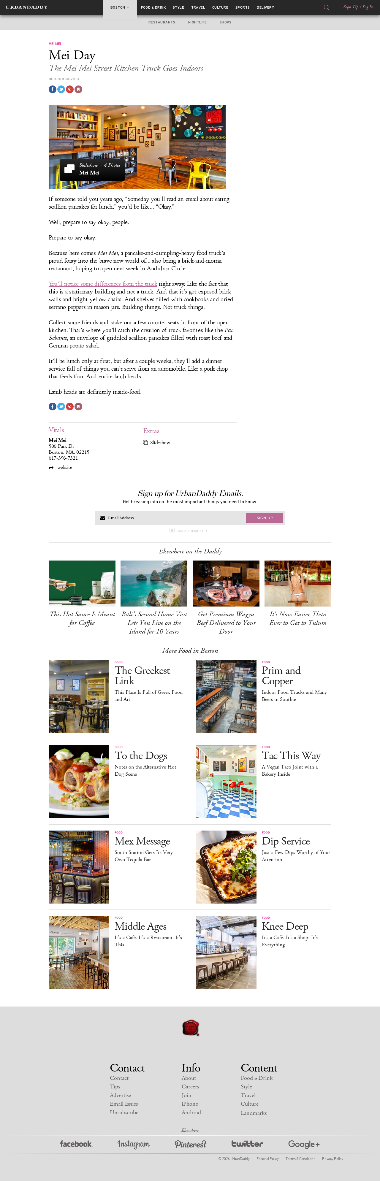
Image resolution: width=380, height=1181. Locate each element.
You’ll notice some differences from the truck (103, 284)
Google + (304, 1145)
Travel (198, 7)
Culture (220, 7)
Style (178, 7)
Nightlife (197, 22)
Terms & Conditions (300, 1158)
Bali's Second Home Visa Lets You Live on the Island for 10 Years (154, 622)
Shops (226, 22)
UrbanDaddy (26, 7)
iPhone (190, 1104)
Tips (115, 1087)
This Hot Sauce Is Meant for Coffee (82, 618)
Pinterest (191, 1145)
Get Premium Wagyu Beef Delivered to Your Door (226, 622)
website (64, 467)
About (189, 1078)
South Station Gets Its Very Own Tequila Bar (144, 856)
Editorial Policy (267, 1158)
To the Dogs (141, 756)
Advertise (120, 1095)
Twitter (247, 1145)
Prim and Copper (281, 675)
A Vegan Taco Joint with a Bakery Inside (290, 770)
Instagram (134, 1145)
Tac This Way (291, 756)
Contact (119, 1078)
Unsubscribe (124, 1113)
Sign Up (350, 7)
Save (70, 89)
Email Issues (124, 1104)
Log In (367, 7)
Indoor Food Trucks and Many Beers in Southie (294, 696)
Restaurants (161, 22)
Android (191, 1113)
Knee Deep (285, 926)
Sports (242, 7)
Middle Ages (140, 926)
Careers (190, 1087)
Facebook (76, 1145)
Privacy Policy (332, 1158)
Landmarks (254, 1113)
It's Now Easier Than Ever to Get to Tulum (298, 618)
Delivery (265, 7)
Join (186, 1095)
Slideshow (160, 442)
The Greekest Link (142, 675)
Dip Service (286, 841)
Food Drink (153, 7)
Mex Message (142, 841)
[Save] (78, 89)
